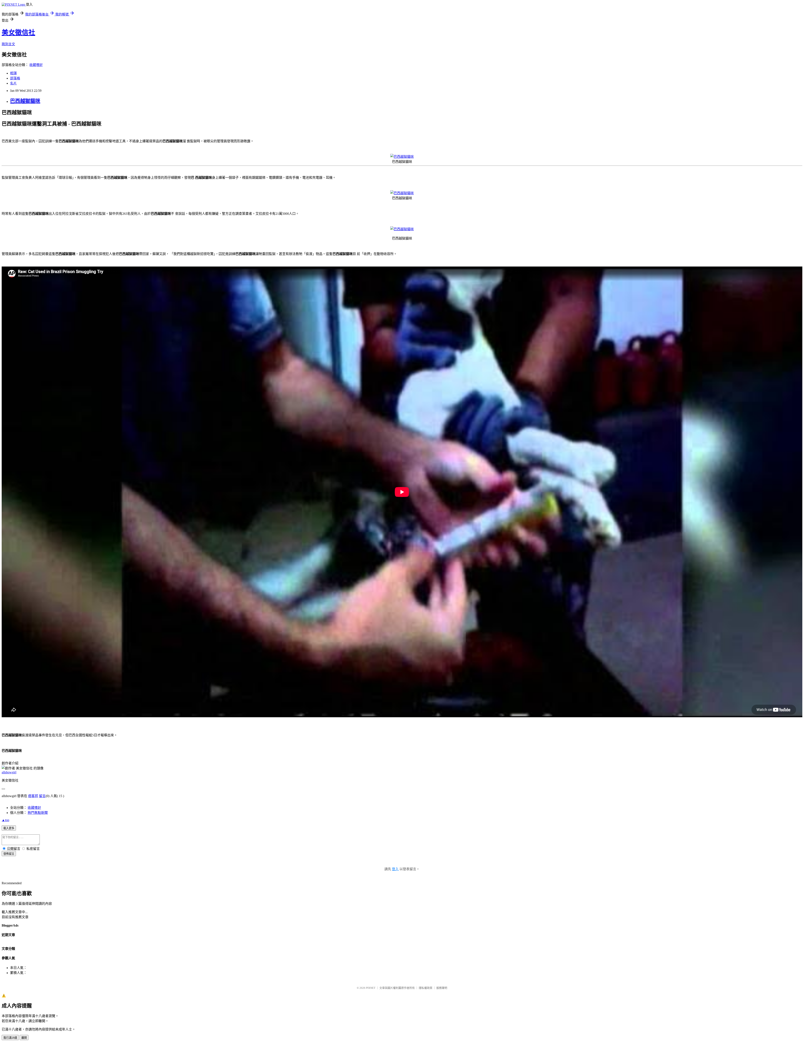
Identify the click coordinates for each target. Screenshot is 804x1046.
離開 (24, 1037)
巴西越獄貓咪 (25, 101)
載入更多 (8, 828)
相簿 (13, 73)
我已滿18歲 (10, 1037)
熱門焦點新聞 (38, 812)
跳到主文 (8, 44)
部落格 (15, 78)
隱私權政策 (425, 987)
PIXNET (370, 987)
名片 (13, 83)
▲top (5, 820)
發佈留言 (8, 853)
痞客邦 (33, 796)
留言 (42, 796)
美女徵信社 (18, 32)
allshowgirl (9, 772)
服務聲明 (441, 987)
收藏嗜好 (36, 65)
